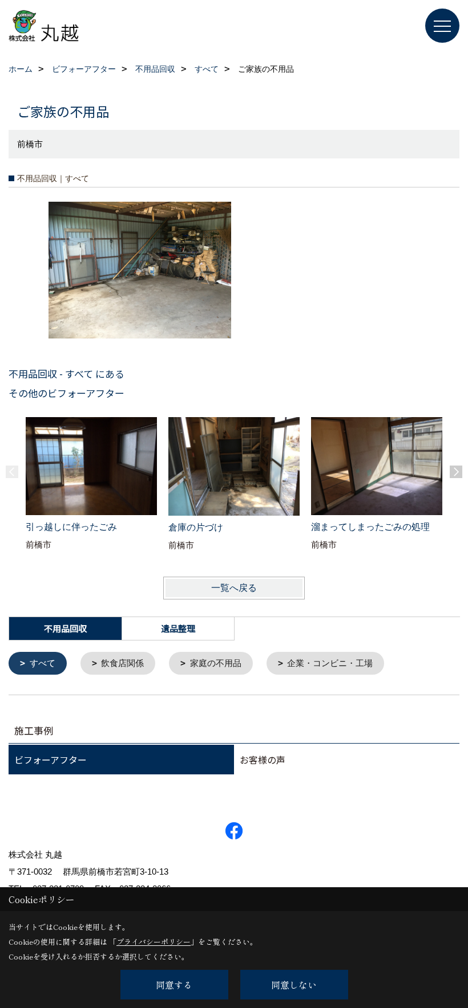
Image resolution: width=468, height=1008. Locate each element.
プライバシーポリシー (153, 941)
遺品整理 (178, 628)
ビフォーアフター (50, 759)
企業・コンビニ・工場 (330, 663)
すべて (42, 663)
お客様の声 (262, 759)
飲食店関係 (122, 663)
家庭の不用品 (215, 663)
